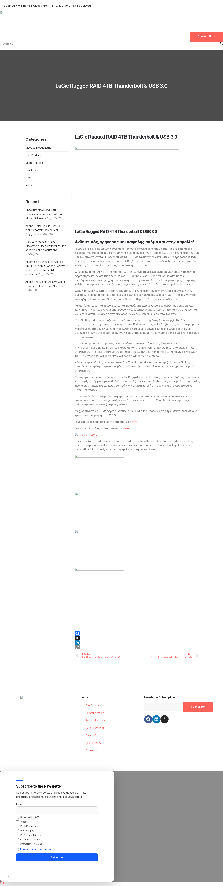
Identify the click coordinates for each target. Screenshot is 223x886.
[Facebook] (137, 633)
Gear (28, 178)
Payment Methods (96, 720)
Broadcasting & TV (30, 817)
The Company (93, 705)
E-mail (19, 804)
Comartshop (92, 750)
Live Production (34, 155)
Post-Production (29, 826)
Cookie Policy (93, 743)
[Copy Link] (137, 647)
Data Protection (94, 728)
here (134, 422)
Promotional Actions (31, 844)
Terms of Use (93, 735)
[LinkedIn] (137, 642)
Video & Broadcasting (38, 147)
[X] (137, 638)
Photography (27, 830)
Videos (24, 822)
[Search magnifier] (221, 43)
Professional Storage (31, 835)
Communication (94, 713)
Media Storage (34, 162)
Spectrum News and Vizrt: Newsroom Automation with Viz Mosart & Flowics (44, 214)
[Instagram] (164, 719)
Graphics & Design (30, 839)
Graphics (30, 170)
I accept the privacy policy (35, 849)
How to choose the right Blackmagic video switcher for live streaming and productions (45, 246)
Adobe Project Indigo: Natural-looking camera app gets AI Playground (43, 230)
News (28, 185)
